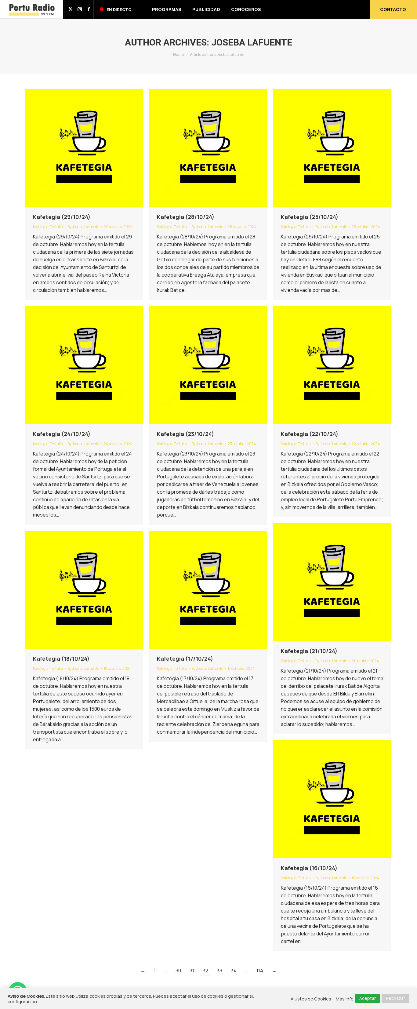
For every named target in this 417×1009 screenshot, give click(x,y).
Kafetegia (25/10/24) (309, 216)
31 (192, 970)
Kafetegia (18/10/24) (61, 658)
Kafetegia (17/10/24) (185, 658)
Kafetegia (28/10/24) (185, 216)
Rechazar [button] (395, 998)
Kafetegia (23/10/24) (185, 433)
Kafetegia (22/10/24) (309, 433)
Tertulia (56, 226)
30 (178, 970)
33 (219, 970)
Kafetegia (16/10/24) (309, 868)
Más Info (345, 998)
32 (205, 970)
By (83, 226)
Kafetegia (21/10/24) (309, 651)
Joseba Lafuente (251, 42)
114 (259, 970)
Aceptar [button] (367, 998)
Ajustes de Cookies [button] (311, 998)
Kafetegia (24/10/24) (61, 433)
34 (234, 970)
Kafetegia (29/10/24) (61, 216)
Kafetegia (41, 226)
